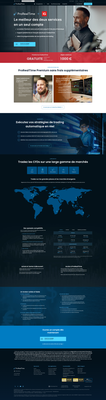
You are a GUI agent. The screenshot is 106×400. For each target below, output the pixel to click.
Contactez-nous (17, 374)
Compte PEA (64, 3)
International (17, 371)
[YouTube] (20, 386)
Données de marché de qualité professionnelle (68, 373)
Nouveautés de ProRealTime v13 (68, 368)
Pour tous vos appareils (52, 368)
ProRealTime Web (51, 371)
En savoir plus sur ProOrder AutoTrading (39, 145)
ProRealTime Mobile (51, 372)
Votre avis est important (38, 374)
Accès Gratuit (88, 3)
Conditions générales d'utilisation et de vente (64, 386)
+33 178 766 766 (17, 373)
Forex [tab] (73, 229)
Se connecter (79, 3)
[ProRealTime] (20, 4)
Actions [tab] (67, 229)
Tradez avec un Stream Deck (68, 371)
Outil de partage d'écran (53, 386)
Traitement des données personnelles (76, 386)
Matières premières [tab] (82, 229)
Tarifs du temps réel (37, 371)
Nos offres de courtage (55, 3)
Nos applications (39, 3)
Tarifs (48, 3)
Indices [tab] (61, 229)
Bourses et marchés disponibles (39, 372)
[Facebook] (18, 386)
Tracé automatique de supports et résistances (69, 376)
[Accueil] (34, 4)
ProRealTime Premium (52, 374)
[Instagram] (23, 386)
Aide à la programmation (82, 372)
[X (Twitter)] (15, 386)
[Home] (19, 368)
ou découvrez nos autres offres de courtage (52, 344)
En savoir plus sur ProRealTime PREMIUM (52, 107)
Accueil (35, 368)
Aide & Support (80, 368)
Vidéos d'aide (80, 371)
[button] (44, 4)
